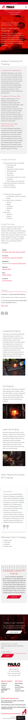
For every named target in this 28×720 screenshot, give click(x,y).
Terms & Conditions (7, 718)
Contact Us (4, 683)
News (2, 692)
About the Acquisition (15, 12)
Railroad (22, 252)
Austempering (6, 257)
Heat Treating (19, 683)
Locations (3, 685)
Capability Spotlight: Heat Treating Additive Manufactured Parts (13, 707)
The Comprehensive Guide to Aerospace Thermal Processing (12, 701)
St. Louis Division (7, 280)
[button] (2, 313)
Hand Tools (12, 252)
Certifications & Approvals (5, 689)
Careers (3, 687)
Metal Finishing (19, 687)
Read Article (4, 305)
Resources (18, 689)
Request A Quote (19, 691)
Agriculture (5, 252)
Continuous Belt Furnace (19, 263)
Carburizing (14, 257)
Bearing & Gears (6, 275)
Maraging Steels (6, 269)
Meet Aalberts (15, 14)
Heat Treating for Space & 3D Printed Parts (13, 705)
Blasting (20, 257)
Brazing (17, 685)
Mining (18, 252)
